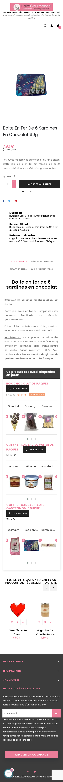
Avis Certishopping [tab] (42, 269)
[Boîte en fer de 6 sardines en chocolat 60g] (31, 545)
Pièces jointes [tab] (18, 269)
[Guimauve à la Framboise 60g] (14, 545)
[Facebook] (28, 771)
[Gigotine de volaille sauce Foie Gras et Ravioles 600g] (45, 609)
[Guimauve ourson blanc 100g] (48, 422)
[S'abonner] (56, 713)
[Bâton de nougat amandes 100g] (48, 545)
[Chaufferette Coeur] (17, 609)
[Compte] (51, 26)
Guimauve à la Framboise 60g (14, 529)
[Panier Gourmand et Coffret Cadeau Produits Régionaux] (31, 7)
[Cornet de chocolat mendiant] (14, 422)
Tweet (9, 201)
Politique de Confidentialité (41, 731)
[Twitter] (35, 771)
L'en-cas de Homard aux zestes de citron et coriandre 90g (14, 466)
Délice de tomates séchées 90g (31, 466)
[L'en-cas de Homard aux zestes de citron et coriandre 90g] (14, 482)
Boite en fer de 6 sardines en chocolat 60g (31, 529)
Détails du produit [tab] (42, 261)
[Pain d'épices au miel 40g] (48, 482)
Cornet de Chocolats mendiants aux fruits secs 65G (14, 406)
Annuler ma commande (31, 754)
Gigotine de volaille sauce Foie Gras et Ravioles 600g (45, 632)
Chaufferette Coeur (18, 632)
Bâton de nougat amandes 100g (48, 529)
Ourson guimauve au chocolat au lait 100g (31, 406)
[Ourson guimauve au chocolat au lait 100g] (31, 422)
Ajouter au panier (39, 184)
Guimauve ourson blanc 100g (48, 406)
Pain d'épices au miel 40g (48, 466)
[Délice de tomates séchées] (31, 482)
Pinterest (16, 201)
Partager (3, 201)
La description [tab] (18, 261)
